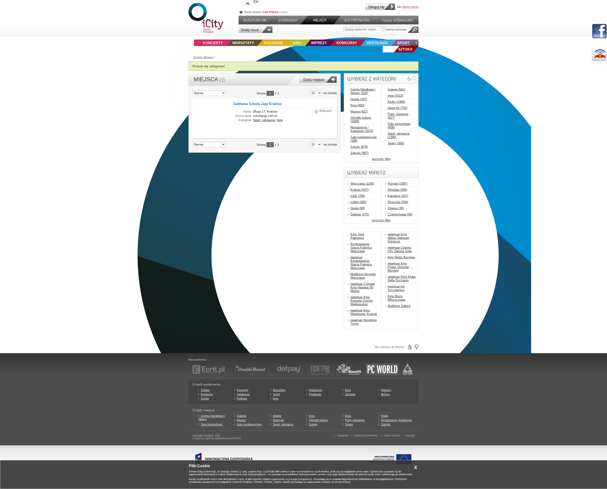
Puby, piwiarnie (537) (398, 115)
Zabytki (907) (359, 153)
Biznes (385, 394)
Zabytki (385, 424)
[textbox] (362, 30)
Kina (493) (357, 105)
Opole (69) (357, 208)
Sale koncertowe (211, 424)
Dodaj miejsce (318, 79)
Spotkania (377, 43)
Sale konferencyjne (249, 424)
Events (289, 20)
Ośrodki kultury (318, 420)
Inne (280, 120)
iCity (206, 18)
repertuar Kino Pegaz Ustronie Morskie (398, 267)
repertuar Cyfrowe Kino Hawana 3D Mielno (362, 287)
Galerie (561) (396, 89)
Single (205, 398)
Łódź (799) (357, 196)
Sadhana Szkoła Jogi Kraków (257, 104)
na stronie (330, 93)
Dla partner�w (356, 20)
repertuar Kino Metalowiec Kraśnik (363, 312)
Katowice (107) (398, 196)
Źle (416, 347)
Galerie (241, 416)
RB (599, 54)
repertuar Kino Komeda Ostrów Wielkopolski (361, 300)
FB (599, 31)
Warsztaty (243, 43)
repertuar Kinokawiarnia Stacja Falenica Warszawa (361, 263)
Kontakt (410, 435)
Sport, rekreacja (264, 120)
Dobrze (410, 347)
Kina (348, 416)
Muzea (241, 420)
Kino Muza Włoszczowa (396, 298)
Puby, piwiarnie (355, 420)
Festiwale (315, 394)
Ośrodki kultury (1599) (360, 119)
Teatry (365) (396, 143)
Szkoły (313, 424)
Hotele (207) (358, 99)
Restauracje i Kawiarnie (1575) (361, 129)
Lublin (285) (358, 202)
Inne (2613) (395, 95)
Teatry (349, 424)
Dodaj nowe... (255, 30)
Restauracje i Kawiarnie (396, 420)
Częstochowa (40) (400, 214)
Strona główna (203, 57)
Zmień (283, 12)
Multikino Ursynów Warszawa (363, 275)
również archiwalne (396, 29)
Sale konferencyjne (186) (363, 138)
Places (320, 20)
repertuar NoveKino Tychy (363, 321)
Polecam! (326, 111)
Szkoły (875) (359, 147)
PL (248, 3)
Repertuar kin (253, 20)
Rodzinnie (273, 43)
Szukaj (413, 30)
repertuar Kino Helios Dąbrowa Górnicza (398, 238)
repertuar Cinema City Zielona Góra (400, 249)
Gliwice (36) (396, 208)
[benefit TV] (349, 369)
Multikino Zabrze (399, 306)
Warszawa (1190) (362, 183)
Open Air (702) (397, 108)
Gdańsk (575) (359, 214)
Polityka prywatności (366, 435)
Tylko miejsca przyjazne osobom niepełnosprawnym (409, 79)
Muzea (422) (359, 111)
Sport (403, 43)
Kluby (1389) (396, 102)
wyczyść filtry (381, 159)
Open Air (278, 420)
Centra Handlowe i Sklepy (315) (362, 91)
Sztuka (205, 390)
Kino (297, 43)
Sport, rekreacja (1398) (398, 135)
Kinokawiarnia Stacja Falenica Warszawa (361, 247)
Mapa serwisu (392, 435)
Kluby (384, 416)
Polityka (242, 398)
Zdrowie (350, 394)
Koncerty (213, 43)
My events (399, 20)
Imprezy (319, 43)
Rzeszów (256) (398, 202)
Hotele (277, 416)
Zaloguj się (380, 7)
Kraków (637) (359, 190)
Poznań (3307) (398, 183)
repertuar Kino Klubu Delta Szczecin (402, 278)
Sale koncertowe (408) (399, 125)
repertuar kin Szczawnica (396, 288)
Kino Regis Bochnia (401, 257)
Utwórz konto (410, 7)
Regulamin (342, 435)
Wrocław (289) (397, 190)
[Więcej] (414, 43)
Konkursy (346, 43)
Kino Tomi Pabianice (357, 236)
